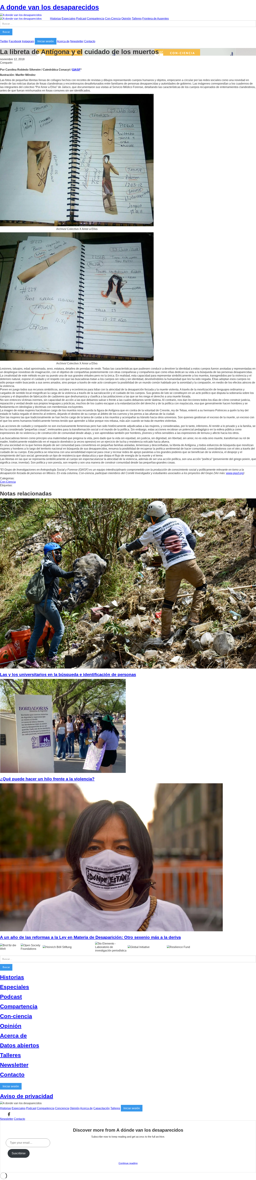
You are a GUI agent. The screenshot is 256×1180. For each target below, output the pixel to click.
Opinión (126, 18)
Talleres (137, 18)
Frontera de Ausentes (155, 18)
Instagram (28, 41)
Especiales (68, 18)
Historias (55, 18)
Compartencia (95, 18)
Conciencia (62, 1108)
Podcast (81, 18)
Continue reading (128, 1163)
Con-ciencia (16, 1016)
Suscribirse (19, 1153)
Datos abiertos (19, 1045)
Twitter (4, 41)
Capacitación (101, 1108)
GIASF (76, 69)
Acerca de (63, 41)
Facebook (15, 41)
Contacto (89, 41)
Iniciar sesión (45, 41)
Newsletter (76, 41)
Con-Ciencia (113, 18)
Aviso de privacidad (26, 1096)
